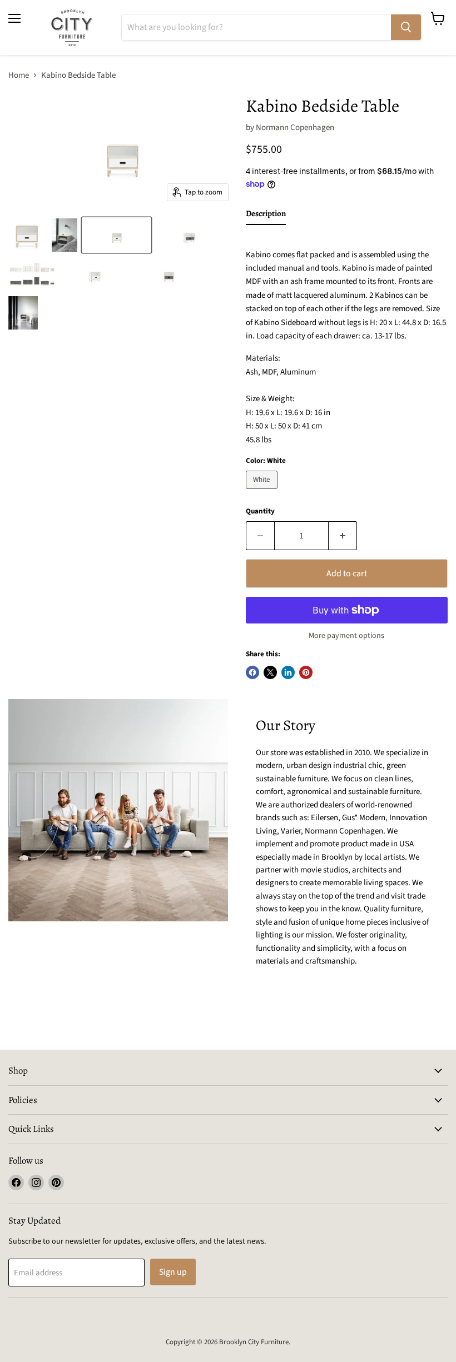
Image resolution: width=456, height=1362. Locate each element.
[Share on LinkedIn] (288, 672)
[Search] (406, 27)
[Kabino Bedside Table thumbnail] (27, 235)
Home (18, 75)
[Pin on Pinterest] (306, 672)
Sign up (173, 1272)
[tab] (266, 215)
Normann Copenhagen (295, 127)
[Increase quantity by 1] (343, 535)
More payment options (346, 635)
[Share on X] (270, 672)
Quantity (260, 511)
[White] (263, 492)
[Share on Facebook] (252, 672)
